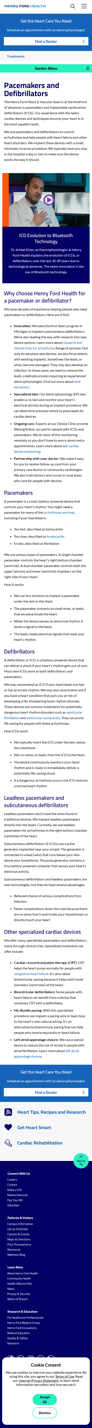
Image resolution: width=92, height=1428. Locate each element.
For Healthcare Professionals (25, 1317)
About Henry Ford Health (22, 1273)
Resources (14, 1249)
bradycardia (55, 536)
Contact (12, 1184)
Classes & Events (18, 1234)
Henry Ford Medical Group (23, 1322)
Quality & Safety (17, 1338)
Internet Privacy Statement (39, 1380)
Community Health (19, 1278)
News (11, 1288)
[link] (25, 6)
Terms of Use (64, 1376)
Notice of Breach (17, 1299)
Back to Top (81, 1162)
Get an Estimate (17, 1229)
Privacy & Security (18, 1294)
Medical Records (17, 1195)
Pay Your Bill (15, 1200)
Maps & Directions (19, 1239)
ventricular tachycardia (43, 718)
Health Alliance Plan (19, 1283)
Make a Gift (14, 1190)
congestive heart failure (31, 974)
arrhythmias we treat (59, 512)
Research (13, 1343)
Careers (12, 1179)
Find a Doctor (46, 41)
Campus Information (20, 1224)
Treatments (16, 56)
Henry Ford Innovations (22, 1328)
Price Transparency (19, 1244)
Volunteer (13, 1205)
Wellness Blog (16, 1254)
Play (49, 200)
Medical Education (18, 1333)
